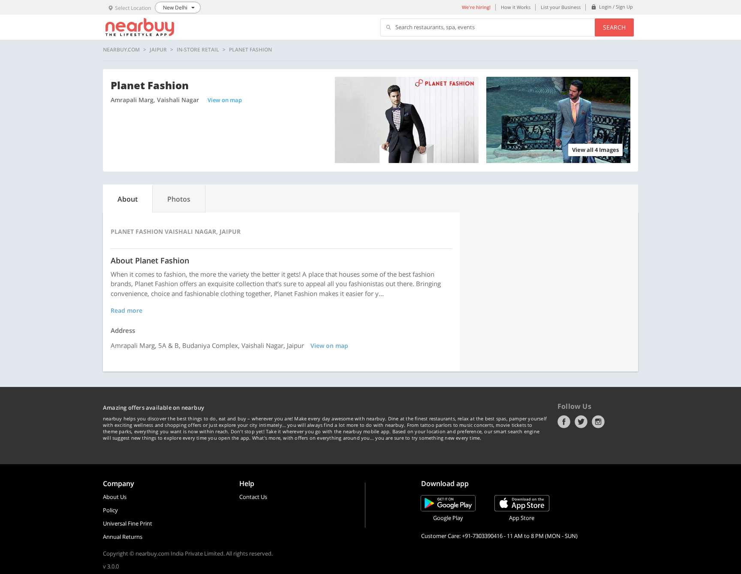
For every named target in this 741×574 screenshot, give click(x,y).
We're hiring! (476, 7)
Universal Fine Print (127, 523)
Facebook (563, 421)
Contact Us (253, 497)
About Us (115, 497)
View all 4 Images (595, 150)
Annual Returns (122, 537)
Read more (126, 310)
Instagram (598, 421)
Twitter (581, 421)
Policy (110, 510)
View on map (225, 100)
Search (614, 27)
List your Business (561, 7)
